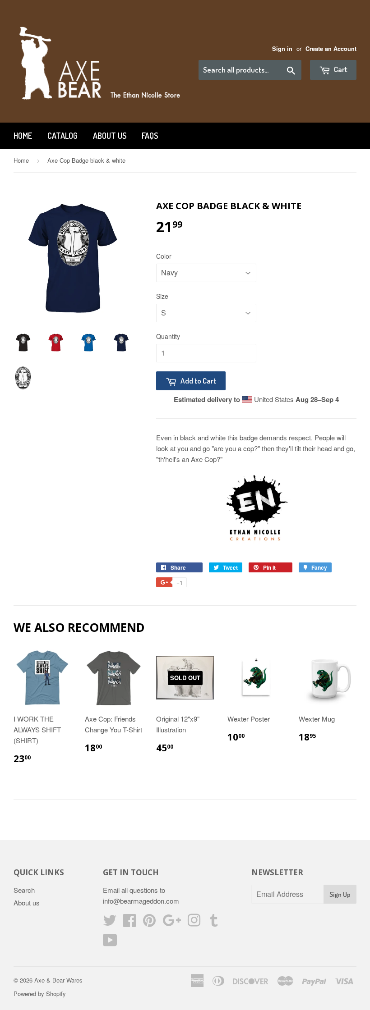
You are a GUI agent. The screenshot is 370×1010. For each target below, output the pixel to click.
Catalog (62, 136)
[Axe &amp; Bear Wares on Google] (171, 923)
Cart (340, 69)
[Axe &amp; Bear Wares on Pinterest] (149, 923)
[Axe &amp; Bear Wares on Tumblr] (214, 923)
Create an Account (330, 49)
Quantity (168, 336)
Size (162, 296)
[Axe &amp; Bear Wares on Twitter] (109, 923)
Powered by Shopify (40, 993)
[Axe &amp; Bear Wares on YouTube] (110, 942)
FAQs (150, 136)
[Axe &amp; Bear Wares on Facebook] (129, 923)
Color (163, 255)
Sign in (282, 49)
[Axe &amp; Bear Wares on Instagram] (194, 923)
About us (109, 136)
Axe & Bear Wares (58, 980)
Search (24, 890)
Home (23, 136)
